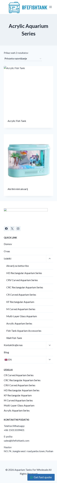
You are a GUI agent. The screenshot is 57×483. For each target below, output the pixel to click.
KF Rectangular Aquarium (20, 301)
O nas (7, 251)
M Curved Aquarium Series (20, 309)
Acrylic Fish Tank (17, 120)
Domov (8, 243)
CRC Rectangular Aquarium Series (24, 287)
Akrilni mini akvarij (18, 188)
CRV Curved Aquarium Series (22, 280)
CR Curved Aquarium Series (21, 294)
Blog (6, 352)
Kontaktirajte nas (13, 344)
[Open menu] (51, 7)
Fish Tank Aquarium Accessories (23, 330)
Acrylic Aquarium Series (19, 323)
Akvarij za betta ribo (17, 265)
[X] (12, 228)
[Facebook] (6, 228)
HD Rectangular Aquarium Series (24, 272)
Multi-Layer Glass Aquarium (21, 316)
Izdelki (7, 258)
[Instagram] (18, 228)
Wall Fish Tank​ (14, 337)
